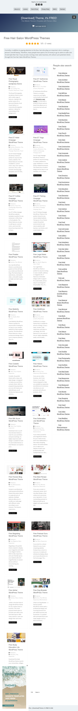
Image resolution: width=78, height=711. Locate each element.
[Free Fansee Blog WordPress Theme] (16, 473)
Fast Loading (13, 88)
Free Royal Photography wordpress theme (15, 81)
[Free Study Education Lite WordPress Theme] (16, 641)
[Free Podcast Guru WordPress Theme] (40, 530)
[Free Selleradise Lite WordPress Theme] (40, 415)
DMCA (55, 9)
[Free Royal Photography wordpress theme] (16, 75)
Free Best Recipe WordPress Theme (40, 477)
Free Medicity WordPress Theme (16, 310)
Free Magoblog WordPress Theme (16, 534)
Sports (40, 152)
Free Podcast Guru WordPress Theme (40, 534)
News (34, 264)
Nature (38, 207)
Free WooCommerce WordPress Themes (63, 427)
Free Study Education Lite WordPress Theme (16, 647)
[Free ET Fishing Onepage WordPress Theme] (40, 192)
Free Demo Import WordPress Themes (63, 168)
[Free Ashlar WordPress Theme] (16, 586)
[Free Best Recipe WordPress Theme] (40, 473)
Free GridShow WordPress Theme (40, 310)
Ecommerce (42, 205)
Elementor (37, 86)
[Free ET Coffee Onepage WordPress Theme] (16, 192)
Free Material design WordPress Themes (63, 302)
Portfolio (11, 90)
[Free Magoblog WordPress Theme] (16, 530)
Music (39, 541)
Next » (37, 692)
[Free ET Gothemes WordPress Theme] (40, 75)
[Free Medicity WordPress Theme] (16, 305)
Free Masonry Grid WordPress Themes (62, 293)
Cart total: (40, 26)
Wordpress (13, 87)
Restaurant (11, 209)
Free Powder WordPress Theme (16, 255)
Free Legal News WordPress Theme (40, 255)
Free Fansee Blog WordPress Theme (16, 477)
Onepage (11, 151)
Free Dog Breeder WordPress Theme (40, 591)
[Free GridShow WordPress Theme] (40, 305)
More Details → (12, 117)
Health (10, 149)
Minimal (20, 262)
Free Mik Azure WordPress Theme (16, 419)
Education (12, 654)
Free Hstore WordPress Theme (40, 364)
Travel (21, 90)
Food (16, 205)
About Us (17, 9)
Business (12, 147)
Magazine (44, 262)
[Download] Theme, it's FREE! (39, 18)
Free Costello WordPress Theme (16, 364)
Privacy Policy (45, 9)
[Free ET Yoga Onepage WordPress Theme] (40, 134)
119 (32, 692)
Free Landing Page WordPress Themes (62, 271)
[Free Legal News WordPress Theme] (40, 251)
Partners (62, 9)
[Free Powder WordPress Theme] (16, 251)
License (25, 9)
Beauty (36, 147)
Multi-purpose (16, 484)
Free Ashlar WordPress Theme (16, 591)
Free (18, 88)
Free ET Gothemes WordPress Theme (40, 80)
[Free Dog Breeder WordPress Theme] (40, 586)
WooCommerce (43, 373)
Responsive (16, 90)
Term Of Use (34, 9)
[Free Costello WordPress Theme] (16, 360)
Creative (35, 149)
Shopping (35, 209)
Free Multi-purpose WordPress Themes (63, 318)
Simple (38, 264)
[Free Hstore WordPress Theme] (40, 360)
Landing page (16, 149)
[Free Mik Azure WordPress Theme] (16, 415)
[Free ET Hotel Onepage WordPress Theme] (16, 134)
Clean (36, 317)
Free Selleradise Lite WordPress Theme (39, 420)
